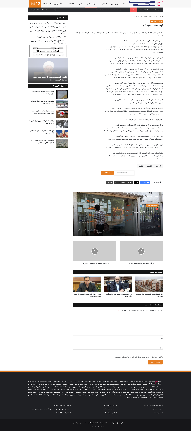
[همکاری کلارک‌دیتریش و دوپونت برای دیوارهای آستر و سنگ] (62, 94)
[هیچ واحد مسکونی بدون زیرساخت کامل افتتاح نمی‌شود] (62, 134)
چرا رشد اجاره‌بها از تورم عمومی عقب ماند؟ (142, 212)
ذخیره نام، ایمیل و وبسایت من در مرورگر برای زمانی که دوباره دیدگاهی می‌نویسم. (138, 357)
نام (161, 338)
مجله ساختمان (91, 4)
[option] (118, 214)
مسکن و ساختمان (152, 16)
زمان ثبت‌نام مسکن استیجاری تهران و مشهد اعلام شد (149, 295)
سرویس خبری (115, 4)
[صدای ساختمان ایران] (146, 3)
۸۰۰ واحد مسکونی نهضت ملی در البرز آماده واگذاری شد (119, 295)
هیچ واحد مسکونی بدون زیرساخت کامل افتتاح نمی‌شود (42, 132)
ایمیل (161, 348)
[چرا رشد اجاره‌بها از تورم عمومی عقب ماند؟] (118, 214)
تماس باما (45, 10)
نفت (140, 166)
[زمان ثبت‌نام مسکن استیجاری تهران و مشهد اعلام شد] (149, 284)
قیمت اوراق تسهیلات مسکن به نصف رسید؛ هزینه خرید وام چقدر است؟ (43, 112)
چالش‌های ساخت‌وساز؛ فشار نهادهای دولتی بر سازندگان (42, 102)
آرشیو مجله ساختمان (109, 405)
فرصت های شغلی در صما (61, 405)
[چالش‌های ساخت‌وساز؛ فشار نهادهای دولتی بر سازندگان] (62, 104)
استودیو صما (103, 4)
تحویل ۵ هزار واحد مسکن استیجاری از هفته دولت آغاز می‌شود (87, 295)
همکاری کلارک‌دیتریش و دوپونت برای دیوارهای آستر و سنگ (43, 92)
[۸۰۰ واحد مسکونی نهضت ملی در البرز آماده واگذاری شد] (118, 284)
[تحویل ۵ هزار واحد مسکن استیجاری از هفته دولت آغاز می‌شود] (87, 284)
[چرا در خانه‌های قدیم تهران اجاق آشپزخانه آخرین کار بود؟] (62, 124)
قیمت (149, 166)
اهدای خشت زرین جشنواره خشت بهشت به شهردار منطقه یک (111, 10)
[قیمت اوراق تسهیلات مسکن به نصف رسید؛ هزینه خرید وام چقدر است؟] (62, 114)
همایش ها (80, 4)
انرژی (158, 166)
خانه (124, 4)
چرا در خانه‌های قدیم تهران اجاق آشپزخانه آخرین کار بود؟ (41, 122)
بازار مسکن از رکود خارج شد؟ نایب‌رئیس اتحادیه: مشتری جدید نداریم (42, 141)
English (71, 4)
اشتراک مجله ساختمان (108, 409)
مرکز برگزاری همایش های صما (152, 405)
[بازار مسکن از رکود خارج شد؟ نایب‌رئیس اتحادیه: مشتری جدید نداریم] (62, 143)
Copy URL (107, 173)
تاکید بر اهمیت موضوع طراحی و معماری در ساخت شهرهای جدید (50, 79)
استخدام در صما (35, 10)
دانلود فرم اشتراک (110, 413)
